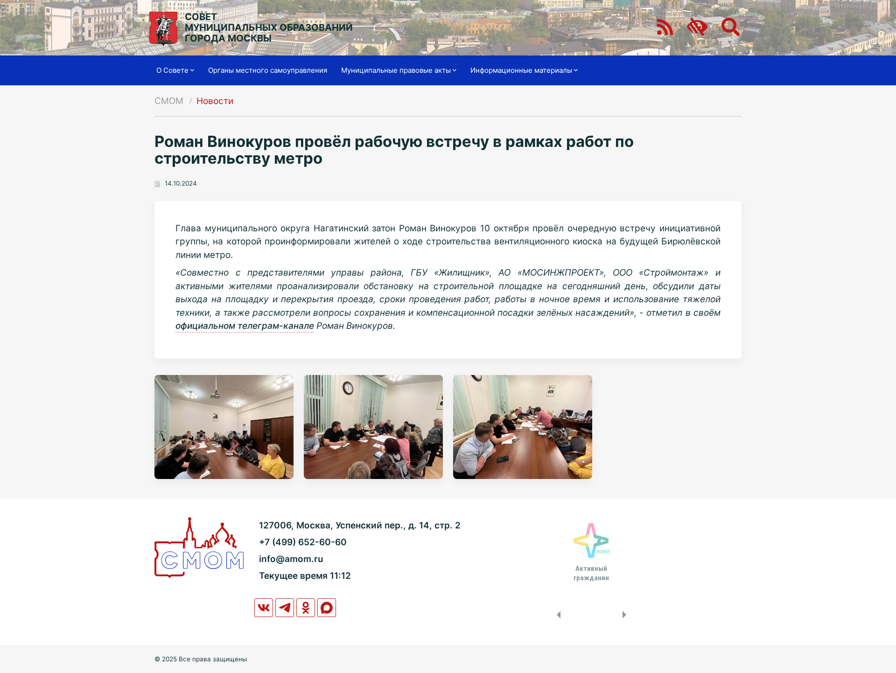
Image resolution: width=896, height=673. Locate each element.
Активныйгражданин (591, 573)
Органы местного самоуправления (267, 70)
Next (626, 614)
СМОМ (168, 101)
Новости (214, 101)
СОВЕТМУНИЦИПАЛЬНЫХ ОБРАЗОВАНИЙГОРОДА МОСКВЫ (269, 28)
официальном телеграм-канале (244, 325)
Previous (556, 614)
